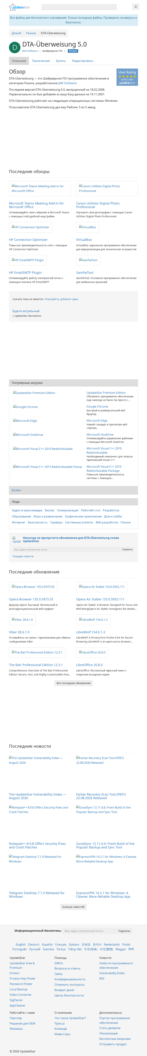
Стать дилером (109, 1028)
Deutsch (33, 944)
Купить (61, 61)
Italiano (74, 944)
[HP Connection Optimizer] (30, 227)
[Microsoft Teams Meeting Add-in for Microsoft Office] (40, 188)
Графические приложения (83, 516)
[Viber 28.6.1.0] (22, 619)
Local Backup (18, 989)
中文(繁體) (106, 949)
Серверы (56, 522)
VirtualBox (84, 239)
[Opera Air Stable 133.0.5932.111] (102, 587)
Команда (60, 1029)
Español (47, 944)
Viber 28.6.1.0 (19, 632)
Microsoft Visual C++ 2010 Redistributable (104, 450)
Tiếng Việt (75, 949)
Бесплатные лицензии (115, 1039)
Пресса (59, 1023)
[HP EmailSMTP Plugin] (28, 260)
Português (19, 949)
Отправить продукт (113, 1044)
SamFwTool (84, 272)
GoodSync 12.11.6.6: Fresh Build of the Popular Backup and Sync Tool (105, 845)
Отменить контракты (69, 985)
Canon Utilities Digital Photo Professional (98, 205)
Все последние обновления (74, 683)
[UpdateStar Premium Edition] (35, 393)
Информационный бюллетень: (38, 931)
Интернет (18, 522)
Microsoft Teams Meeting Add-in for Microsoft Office (36, 205)
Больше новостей (73, 907)
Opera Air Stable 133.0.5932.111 (100, 599)
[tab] (19, 61)
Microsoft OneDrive (100, 435)
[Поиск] (113, 7)
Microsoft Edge (97, 421)
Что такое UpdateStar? (70, 1018)
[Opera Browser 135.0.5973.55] (33, 587)
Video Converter (21, 995)
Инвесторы (62, 1034)
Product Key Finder (22, 978)
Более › (17, 490)
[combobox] (76, 7)
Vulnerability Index (112, 973)
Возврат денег (64, 990)
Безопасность (38, 522)
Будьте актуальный (26, 311)
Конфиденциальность (70, 979)
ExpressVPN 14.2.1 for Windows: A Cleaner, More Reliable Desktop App (103, 895)
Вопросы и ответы (67, 968)
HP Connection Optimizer (28, 239)
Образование (21, 516)
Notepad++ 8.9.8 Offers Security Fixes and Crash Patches (37, 845)
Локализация (108, 1033)
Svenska (48, 949)
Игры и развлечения (48, 516)
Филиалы (16, 1029)
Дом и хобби (113, 516)
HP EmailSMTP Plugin (25, 272)
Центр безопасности (69, 995)
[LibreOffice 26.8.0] (92, 652)
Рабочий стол (90, 510)
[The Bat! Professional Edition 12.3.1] (37, 652)
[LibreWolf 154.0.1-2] (93, 619)
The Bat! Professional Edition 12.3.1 (36, 665)
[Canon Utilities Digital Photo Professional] (107, 188)
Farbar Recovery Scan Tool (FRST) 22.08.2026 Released (101, 796)
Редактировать (82, 61)
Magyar (121, 949)
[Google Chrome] (26, 406)
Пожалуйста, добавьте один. (61, 299)
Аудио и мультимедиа (27, 510)
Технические (41, 61)
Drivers (15, 973)
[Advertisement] (73, 137)
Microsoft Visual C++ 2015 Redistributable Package (104, 469)
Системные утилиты (79, 522)
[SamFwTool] (88, 260)
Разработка (111, 510)
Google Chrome (97, 406)
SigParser (16, 1000)
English (21, 944)
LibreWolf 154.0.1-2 (90, 632)
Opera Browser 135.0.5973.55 (31, 599)
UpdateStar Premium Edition (106, 393)
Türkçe (61, 949)
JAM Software (30, 51)
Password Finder (21, 984)
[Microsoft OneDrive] (28, 435)
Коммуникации (68, 510)
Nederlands (112, 944)
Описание (19, 61)
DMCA (58, 963)
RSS (101, 978)
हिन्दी (131, 949)
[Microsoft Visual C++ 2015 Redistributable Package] (48, 467)
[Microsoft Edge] (25, 421)
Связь (58, 974)
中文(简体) (90, 949)
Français (61, 944)
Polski (126, 944)
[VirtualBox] (87, 227)
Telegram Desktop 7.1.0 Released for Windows (37, 895)
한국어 (97, 944)
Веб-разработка (107, 522)
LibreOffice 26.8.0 (89, 665)
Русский (34, 949)
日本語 (86, 944)
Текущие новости (23, 556)
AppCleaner (17, 1005)
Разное (126, 522)
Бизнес (50, 510)
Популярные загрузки (27, 383)
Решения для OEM (22, 1023)
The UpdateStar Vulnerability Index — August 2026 (37, 796)
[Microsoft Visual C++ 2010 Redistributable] (43, 448)
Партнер (16, 1018)
